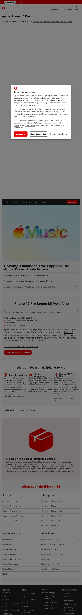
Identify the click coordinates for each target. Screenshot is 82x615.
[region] (41, 112)
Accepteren (21, 134)
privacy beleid (30, 125)
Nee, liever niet (38, 134)
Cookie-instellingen (59, 134)
